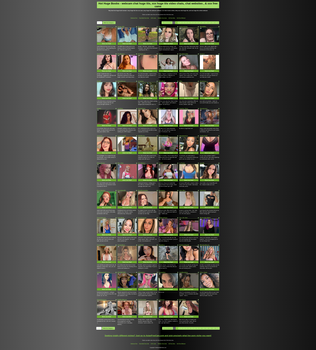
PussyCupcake (142, 217)
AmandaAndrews (101, 299)
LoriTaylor (182, 163)
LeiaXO (161, 163)
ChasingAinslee (101, 217)
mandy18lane (121, 245)
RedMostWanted (122, 299)
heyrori (161, 54)
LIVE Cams (153, 18)
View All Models (167, 22)
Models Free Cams (162, 18)
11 (204, 22)
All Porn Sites (172, 18)
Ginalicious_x (204, 81)
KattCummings (183, 26)
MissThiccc (182, 299)
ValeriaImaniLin (183, 135)
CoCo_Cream (203, 272)
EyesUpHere (162, 272)
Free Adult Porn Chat (144, 18)
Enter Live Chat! (106, 43)
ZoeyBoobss (121, 54)
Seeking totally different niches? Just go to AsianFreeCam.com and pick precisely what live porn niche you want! (158, 335)
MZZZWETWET (122, 272)
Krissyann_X (141, 54)
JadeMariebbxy (183, 272)
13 (211, 22)
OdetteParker (141, 108)
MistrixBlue (203, 26)
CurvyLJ (202, 54)
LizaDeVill (141, 245)
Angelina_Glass (183, 108)
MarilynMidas (162, 26)
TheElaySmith (204, 135)
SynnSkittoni (141, 163)
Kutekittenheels (101, 26)
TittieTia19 (203, 190)
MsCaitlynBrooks (204, 245)
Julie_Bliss (182, 190)
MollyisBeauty (121, 81)
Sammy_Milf (121, 26)
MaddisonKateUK (184, 245)
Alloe (180, 81)
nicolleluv (120, 108)
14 (214, 22)
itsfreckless (141, 272)
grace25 (202, 163)
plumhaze (141, 81)
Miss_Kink (120, 163)
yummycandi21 (122, 135)
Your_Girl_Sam (183, 217)
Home (99, 22)
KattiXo (99, 108)
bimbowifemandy (163, 135)
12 (208, 22)
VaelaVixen (100, 54)
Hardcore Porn (134, 18)
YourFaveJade (142, 299)
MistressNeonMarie (205, 217)
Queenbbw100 (122, 190)
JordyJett (99, 135)
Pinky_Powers (101, 163)
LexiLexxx (161, 299)
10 (201, 22)
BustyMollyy (141, 26)
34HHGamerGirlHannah (103, 272)
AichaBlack (162, 81)
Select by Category (109, 22)
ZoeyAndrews (101, 245)
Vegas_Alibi (162, 108)
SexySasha (162, 190)
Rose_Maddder (101, 190)
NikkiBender (141, 135)
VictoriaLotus (203, 108)
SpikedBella (121, 217)
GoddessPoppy (163, 217)
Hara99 (99, 81)
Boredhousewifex (143, 190)
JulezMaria (162, 245)
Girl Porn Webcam (181, 18)
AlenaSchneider (183, 54)
